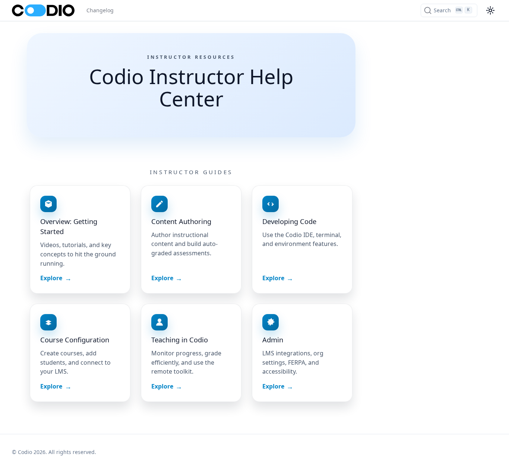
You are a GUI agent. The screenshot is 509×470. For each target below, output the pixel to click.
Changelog (100, 10)
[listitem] (80, 239)
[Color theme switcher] (490, 10)
